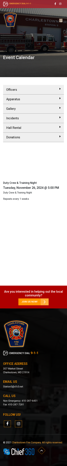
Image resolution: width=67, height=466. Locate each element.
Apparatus (13, 99)
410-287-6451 (29, 400)
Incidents (12, 118)
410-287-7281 (16, 404)
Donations (13, 137)
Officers (11, 90)
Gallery (11, 109)
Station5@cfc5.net (13, 386)
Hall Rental (13, 128)
